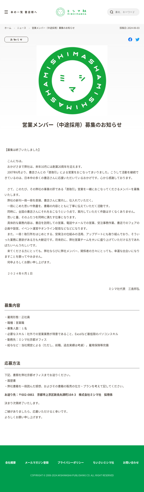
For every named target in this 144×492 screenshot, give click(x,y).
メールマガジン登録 (37, 462)
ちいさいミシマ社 (103, 462)
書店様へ (31, 12)
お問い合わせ (131, 462)
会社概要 (10, 462)
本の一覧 (17, 12)
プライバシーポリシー (71, 462)
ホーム (7, 28)
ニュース (21, 28)
